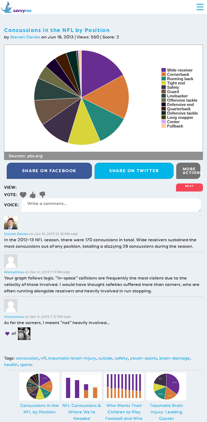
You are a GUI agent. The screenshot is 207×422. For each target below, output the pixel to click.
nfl (43, 358)
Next (189, 186)
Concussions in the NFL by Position (39, 409)
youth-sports (143, 358)
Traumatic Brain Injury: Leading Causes (166, 412)
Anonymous (14, 272)
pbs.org (35, 156)
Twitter (134, 170)
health (11, 364)
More (191, 170)
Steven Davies (25, 37)
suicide (105, 358)
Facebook (49, 170)
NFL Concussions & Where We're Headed (81, 412)
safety (121, 358)
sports (26, 364)
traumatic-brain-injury (72, 358)
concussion (27, 358)
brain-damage (174, 358)
